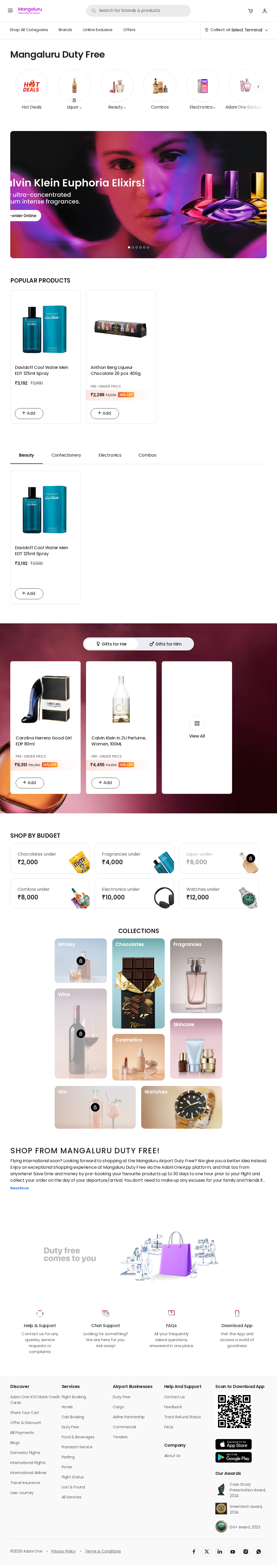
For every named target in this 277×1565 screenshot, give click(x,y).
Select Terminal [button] (246, 30)
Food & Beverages (78, 1437)
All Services (71, 1497)
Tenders (120, 1437)
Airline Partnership (129, 1417)
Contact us (174, 1397)
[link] (139, 10)
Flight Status (73, 1477)
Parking (68, 1457)
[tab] (26, 455)
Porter (67, 1467)
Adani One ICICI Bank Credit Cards (35, 1400)
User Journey (22, 1493)
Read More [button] (19, 1188)
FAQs (168, 1427)
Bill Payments (22, 1433)
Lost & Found (73, 1487)
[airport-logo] (30, 10)
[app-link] (233, 1444)
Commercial (124, 1427)
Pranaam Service (77, 1447)
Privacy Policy (63, 1551)
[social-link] (194, 1551)
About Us (172, 1456)
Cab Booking (73, 1417)
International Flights (27, 1463)
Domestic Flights (25, 1453)
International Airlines (28, 1473)
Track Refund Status (182, 1417)
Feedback (173, 1407)
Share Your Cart (24, 1413)
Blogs (14, 1443)
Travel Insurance (25, 1483)
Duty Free (70, 1427)
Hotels (67, 1407)
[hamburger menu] (10, 11)
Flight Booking (74, 1397)
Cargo (118, 1407)
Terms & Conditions (103, 1551)
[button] (250, 11)
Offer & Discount (25, 1423)
